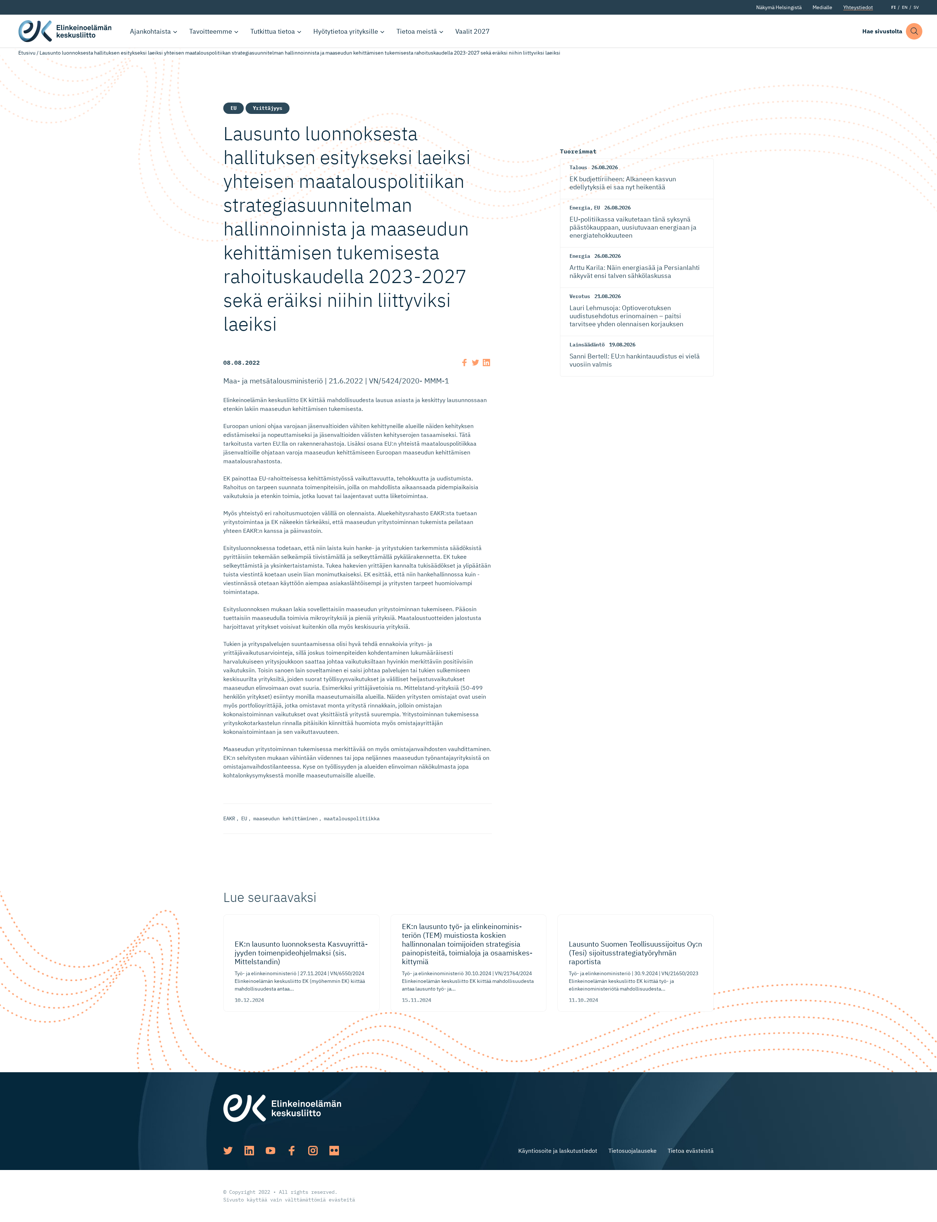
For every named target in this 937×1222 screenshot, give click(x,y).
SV (916, 7)
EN (904, 7)
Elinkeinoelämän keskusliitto (65, 31)
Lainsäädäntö (587, 344)
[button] (914, 31)
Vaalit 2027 (472, 31)
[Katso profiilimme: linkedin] (249, 1150)
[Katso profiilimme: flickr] (334, 1150)
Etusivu (27, 52)
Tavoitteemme (210, 31)
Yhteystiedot (858, 7)
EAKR (229, 818)
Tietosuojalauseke (632, 1150)
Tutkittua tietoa (272, 31)
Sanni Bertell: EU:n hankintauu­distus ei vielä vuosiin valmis (635, 360)
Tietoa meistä (416, 31)
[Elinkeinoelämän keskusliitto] (282, 1107)
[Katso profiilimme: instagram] (313, 1150)
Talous (578, 167)
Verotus (580, 296)
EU (233, 108)
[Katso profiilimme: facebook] (291, 1150)
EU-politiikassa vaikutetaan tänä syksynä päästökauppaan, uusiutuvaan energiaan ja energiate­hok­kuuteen (633, 227)
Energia (580, 207)
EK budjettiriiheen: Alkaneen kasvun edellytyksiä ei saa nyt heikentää (623, 183)
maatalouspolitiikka (352, 818)
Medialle (822, 7)
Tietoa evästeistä (691, 1150)
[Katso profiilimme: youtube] (270, 1150)
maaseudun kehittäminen (285, 818)
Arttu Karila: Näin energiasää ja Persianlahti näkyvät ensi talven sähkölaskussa (635, 271)
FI (893, 7)
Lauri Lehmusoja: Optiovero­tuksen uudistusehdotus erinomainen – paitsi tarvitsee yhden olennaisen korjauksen (626, 316)
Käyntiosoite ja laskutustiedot (557, 1150)
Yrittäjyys (267, 108)
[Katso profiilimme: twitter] (228, 1150)
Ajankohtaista (150, 31)
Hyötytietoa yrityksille (345, 31)
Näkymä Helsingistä (779, 7)
